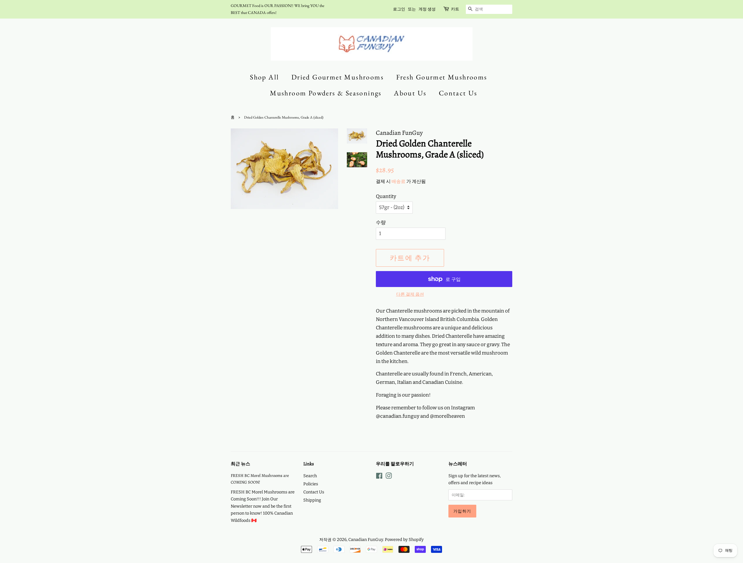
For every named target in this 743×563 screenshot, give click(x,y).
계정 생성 (427, 9)
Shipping (312, 500)
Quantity (386, 196)
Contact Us (458, 92)
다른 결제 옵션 (410, 294)
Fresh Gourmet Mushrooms (441, 76)
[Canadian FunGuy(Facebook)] (379, 477)
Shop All (264, 76)
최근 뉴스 (240, 464)
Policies (310, 483)
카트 (455, 9)
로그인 (399, 9)
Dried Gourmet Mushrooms (337, 76)
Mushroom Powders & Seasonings (326, 92)
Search (310, 475)
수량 (381, 222)
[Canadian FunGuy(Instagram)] (388, 477)
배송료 (398, 181)
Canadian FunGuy (365, 539)
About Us (410, 92)
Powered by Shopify (404, 539)
